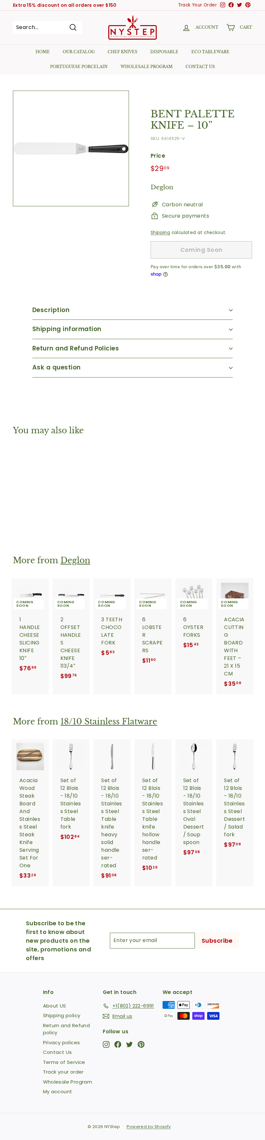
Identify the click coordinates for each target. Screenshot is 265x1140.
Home (43, 51)
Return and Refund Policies (75, 348)
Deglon (75, 560)
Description (50, 310)
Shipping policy (61, 1015)
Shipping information (66, 329)
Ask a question (56, 367)
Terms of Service (64, 1062)
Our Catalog (79, 51)
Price (158, 156)
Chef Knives (122, 51)
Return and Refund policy (66, 1029)
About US (54, 1005)
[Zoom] (71, 148)
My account (57, 1091)
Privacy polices (61, 1042)
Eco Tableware (210, 51)
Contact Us (57, 1052)
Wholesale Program (147, 66)
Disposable (164, 51)
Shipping (160, 233)
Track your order (63, 1071)
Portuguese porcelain (79, 66)
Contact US (200, 66)
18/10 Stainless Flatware (108, 722)
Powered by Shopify (149, 1127)
